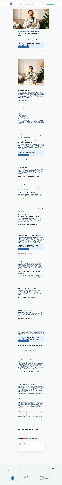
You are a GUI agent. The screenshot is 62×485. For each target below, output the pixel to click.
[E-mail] (33, 438)
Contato (41, 4)
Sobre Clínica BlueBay (27, 4)
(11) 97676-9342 (11, 467)
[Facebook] (19, 438)
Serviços (33, 4)
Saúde (27, 37)
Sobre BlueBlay (26, 477)
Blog (37, 4)
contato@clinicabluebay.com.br (22, 467)
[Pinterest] (24, 438)
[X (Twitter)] (21, 438)
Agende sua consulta (50, 4)
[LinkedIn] (27, 438)
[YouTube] (52, 468)
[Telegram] (36, 438)
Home (21, 4)
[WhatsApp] (30, 438)
